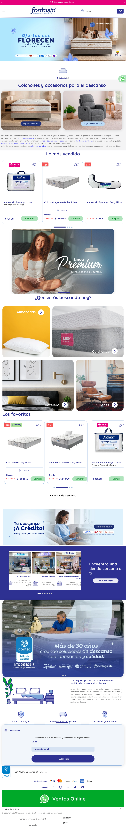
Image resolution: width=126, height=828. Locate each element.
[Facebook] (53, 788)
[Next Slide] (124, 2)
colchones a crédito (38, 146)
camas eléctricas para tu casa (52, 141)
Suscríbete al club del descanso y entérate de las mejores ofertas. (63, 738)
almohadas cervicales (84, 141)
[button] (122, 80)
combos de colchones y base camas (15, 143)
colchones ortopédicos (25, 138)
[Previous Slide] (1, 2)
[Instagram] (60, 788)
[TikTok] (75, 788)
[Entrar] (86, 11)
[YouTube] (82, 788)
